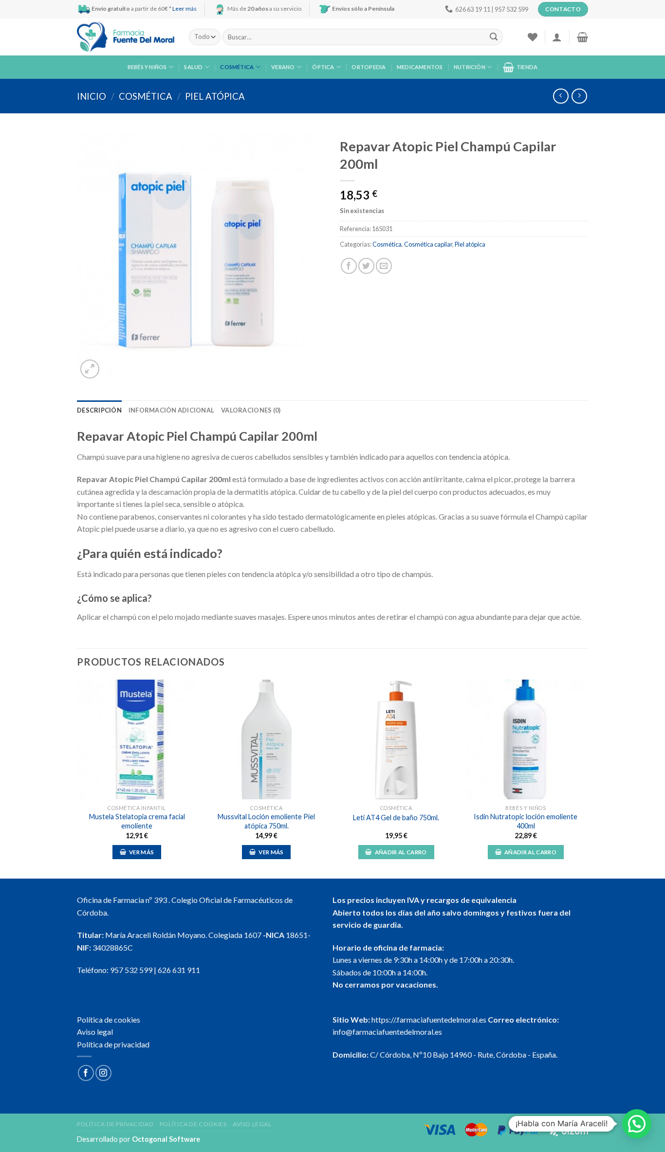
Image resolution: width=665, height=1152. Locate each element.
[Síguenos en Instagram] (103, 1073)
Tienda (527, 67)
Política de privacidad (113, 1044)
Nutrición (469, 67)
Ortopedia (368, 67)
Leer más (184, 8)
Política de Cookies (193, 1124)
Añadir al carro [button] (401, 852)
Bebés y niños (147, 67)
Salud (193, 67)
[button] (636, 1123)
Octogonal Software (166, 1139)
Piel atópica (215, 96)
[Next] (585, 778)
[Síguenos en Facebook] (86, 1073)
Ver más (141, 852)
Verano (283, 67)
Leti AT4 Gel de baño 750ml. (396, 817)
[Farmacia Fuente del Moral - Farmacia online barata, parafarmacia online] (125, 37)
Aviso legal (95, 1031)
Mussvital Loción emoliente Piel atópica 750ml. (266, 821)
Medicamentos (420, 67)
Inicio (91, 96)
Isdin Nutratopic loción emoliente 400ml (525, 821)
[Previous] (77, 778)
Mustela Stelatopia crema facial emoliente (137, 821)
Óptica (323, 67)
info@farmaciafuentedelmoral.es (387, 1031)
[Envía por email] (384, 266)
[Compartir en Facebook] (349, 266)
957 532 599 (131, 969)
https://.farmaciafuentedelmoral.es (428, 1019)
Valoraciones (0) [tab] (250, 410)
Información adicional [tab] (171, 410)
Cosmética (237, 67)
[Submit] (493, 37)
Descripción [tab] (99, 410)
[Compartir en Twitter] (366, 266)
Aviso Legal (252, 1124)
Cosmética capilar (428, 244)
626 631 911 (179, 969)
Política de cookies (108, 1019)
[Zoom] (89, 369)
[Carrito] (582, 37)
